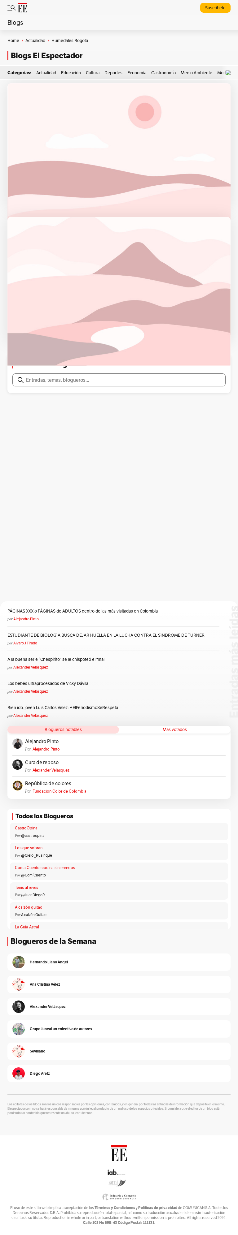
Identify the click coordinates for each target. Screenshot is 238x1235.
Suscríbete (215, 8)
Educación (71, 72)
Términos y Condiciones (115, 1207)
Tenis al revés (26, 887)
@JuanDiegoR (33, 895)
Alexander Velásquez (30, 667)
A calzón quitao (28, 907)
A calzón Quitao (33, 914)
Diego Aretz (40, 1073)
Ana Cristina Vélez (45, 984)
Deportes (113, 72)
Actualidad (35, 40)
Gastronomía (163, 72)
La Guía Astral (27, 927)
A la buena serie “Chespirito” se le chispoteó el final (55, 659)
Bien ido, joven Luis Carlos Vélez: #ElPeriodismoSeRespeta (62, 707)
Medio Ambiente (196, 72)
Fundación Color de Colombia (59, 791)
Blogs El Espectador (46, 55)
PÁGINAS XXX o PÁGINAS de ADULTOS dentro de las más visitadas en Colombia (82, 611)
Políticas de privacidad (157, 1207)
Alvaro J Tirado (25, 643)
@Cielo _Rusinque (36, 855)
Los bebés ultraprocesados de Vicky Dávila (48, 683)
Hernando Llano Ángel (49, 962)
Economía (136, 72)
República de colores (48, 784)
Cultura (92, 72)
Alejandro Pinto (26, 619)
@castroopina (32, 835)
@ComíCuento (33, 875)
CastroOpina (26, 828)
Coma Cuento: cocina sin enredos (45, 867)
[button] (229, 73)
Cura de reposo (42, 763)
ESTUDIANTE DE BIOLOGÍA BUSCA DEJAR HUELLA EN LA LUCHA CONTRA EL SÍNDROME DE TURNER (106, 635)
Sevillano (37, 1051)
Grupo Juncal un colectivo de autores (61, 1028)
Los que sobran (28, 847)
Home (13, 40)
